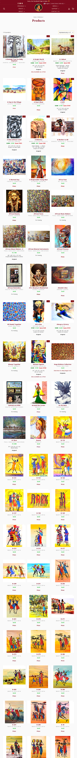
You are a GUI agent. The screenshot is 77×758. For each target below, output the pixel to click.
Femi (63, 104)
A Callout (62, 59)
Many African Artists (62, 61)
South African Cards (14, 289)
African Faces (38, 214)
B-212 (14, 548)
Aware (38, 440)
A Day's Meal (38, 102)
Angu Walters (14, 326)
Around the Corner (38, 405)
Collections (40, 17)
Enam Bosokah (63, 407)
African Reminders (14, 288)
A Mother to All (62, 140)
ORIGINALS (21, 6)
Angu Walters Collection (62, 364)
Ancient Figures (38, 364)
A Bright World (38, 59)
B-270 (38, 619)
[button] (54, 3)
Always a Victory (63, 324)
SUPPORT (55, 9)
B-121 (14, 478)
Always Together (14, 364)
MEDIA (55, 6)
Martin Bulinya (62, 442)
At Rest (14, 440)
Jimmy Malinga (38, 61)
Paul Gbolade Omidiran (38, 215)
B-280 (63, 654)
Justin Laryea (14, 141)
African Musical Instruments (38, 249)
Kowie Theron (14, 215)
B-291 (14, 725)
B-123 (38, 478)
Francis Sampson (14, 181)
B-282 (14, 689)
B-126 (63, 478)
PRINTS (21, 9)
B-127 (14, 513)
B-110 (63, 440)
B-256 (63, 584)
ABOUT (21, 11)
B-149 (63, 513)
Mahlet (38, 407)
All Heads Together (14, 324)
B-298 (38, 725)
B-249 (14, 584)
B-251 (38, 584)
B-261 (14, 619)
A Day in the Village (14, 102)
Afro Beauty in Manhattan (38, 288)
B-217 (63, 548)
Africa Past (63, 180)
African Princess (62, 249)
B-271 (63, 619)
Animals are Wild (14, 405)
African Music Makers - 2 (14, 249)
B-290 (63, 689)
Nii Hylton (62, 181)
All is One (38, 324)
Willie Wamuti (14, 366)
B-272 (14, 654)
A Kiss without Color (14, 140)
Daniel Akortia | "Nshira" (14, 62)
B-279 (38, 654)
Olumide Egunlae (38, 181)
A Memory (38, 140)
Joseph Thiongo (14, 104)
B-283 (38, 689)
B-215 (38, 548)
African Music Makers (62, 214)
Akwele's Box (62, 288)
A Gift (63, 102)
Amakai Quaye (62, 251)
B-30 (62, 725)
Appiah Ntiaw (38, 326)
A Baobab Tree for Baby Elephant (14, 60)
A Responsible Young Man (38, 180)
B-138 (38, 513)
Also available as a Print (38, 376)
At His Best (63, 405)
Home (35, 17)
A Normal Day (14, 180)
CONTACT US (55, 11)
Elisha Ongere (38, 104)
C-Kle (62, 326)
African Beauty (14, 214)
